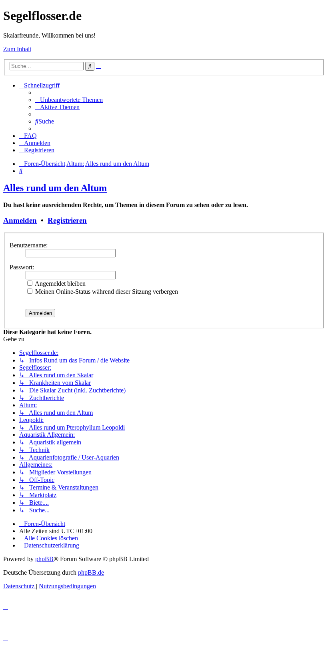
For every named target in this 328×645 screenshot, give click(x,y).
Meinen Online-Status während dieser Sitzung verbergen (106, 291)
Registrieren (67, 220)
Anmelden (20, 220)
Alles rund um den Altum (55, 188)
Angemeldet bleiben (60, 283)
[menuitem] (69, 99)
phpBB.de (91, 572)
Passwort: (22, 267)
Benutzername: (29, 245)
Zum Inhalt (17, 49)
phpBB (44, 558)
